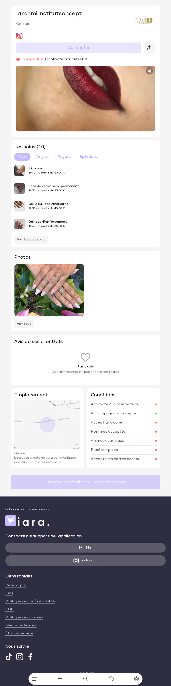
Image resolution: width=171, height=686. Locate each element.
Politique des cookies (24, 617)
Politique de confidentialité (30, 601)
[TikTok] (8, 656)
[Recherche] (85, 678)
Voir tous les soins (31, 239)
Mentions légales (21, 625)
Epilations (88, 157)
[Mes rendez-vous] (60, 678)
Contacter (79, 48)
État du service (19, 633)
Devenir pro (15, 585)
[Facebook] (30, 656)
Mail (89, 547)
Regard (64, 157)
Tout (22, 157)
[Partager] (149, 71)
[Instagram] (19, 656)
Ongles (42, 157)
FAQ (9, 593)
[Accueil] (34, 678)
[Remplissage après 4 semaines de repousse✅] (49, 290)
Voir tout (24, 323)
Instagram (89, 560)
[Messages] (111, 678)
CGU (9, 609)
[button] (136, 678)
